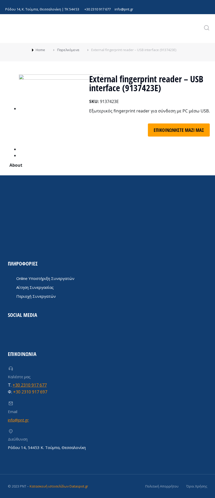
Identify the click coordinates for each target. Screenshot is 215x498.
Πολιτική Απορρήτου (162, 486)
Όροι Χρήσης (196, 486)
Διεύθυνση (18, 439)
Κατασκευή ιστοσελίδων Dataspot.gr (59, 486)
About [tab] (15, 165)
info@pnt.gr (124, 9)
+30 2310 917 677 (97, 9)
